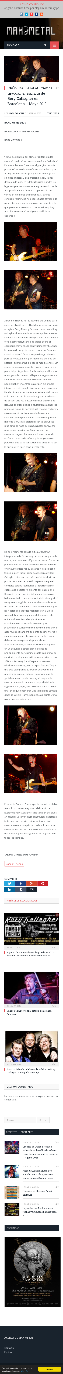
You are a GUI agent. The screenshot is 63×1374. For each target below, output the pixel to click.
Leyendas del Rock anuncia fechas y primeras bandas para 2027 (40, 1212)
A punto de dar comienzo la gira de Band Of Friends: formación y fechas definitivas (30, 954)
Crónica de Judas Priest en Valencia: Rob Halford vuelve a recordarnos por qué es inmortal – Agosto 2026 (40, 1152)
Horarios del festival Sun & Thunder (37, 1192)
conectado (34, 1096)
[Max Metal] (31, 30)
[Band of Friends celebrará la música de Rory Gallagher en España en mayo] (31, 1048)
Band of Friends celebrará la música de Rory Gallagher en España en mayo (31, 1071)
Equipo (8, 1352)
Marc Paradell (16, 113)
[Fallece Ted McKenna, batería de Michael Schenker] (31, 989)
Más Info (24, 1371)
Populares (27, 1132)
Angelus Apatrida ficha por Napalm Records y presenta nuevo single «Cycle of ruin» (38, 1174)
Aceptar (50, 1369)
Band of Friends (14, 863)
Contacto (9, 1347)
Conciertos (53, 113)
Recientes (11, 1132)
